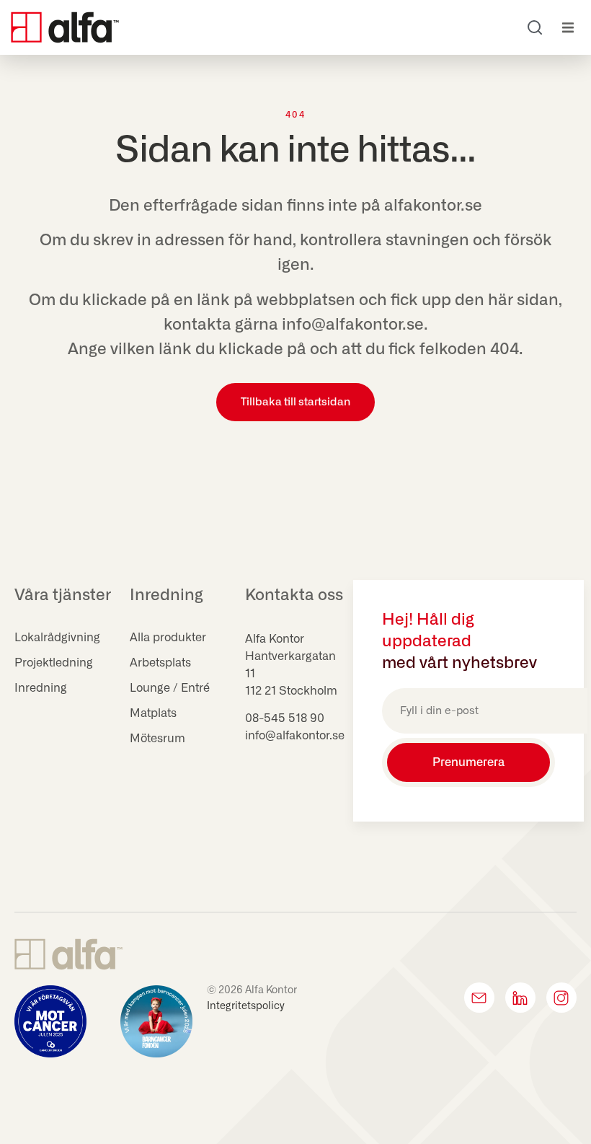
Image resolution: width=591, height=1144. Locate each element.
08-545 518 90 (284, 718)
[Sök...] (535, 27)
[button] (567, 27)
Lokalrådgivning (57, 637)
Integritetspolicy (246, 1006)
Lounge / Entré (170, 688)
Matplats (153, 713)
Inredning (40, 688)
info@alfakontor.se (295, 736)
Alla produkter (168, 637)
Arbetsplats (160, 663)
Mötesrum (157, 738)
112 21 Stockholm (291, 691)
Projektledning (53, 663)
